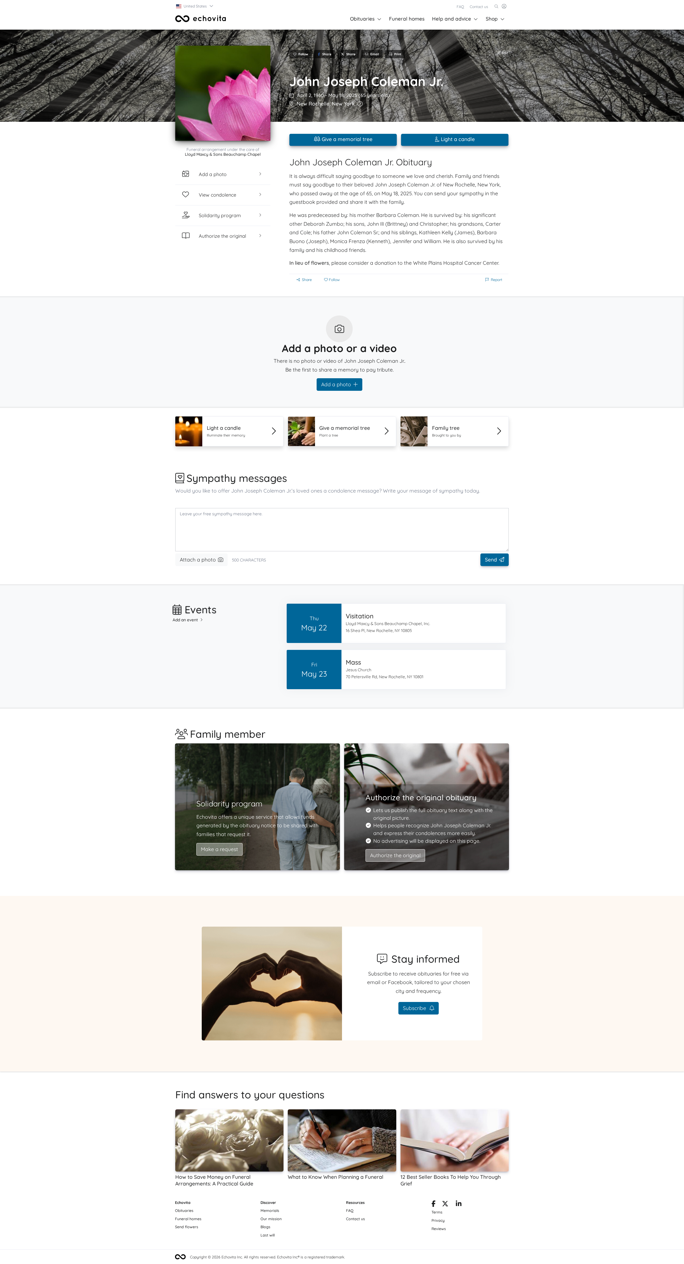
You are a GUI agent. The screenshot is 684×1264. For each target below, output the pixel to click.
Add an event (185, 619)
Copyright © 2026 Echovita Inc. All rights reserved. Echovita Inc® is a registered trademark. (267, 1257)
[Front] (200, 18)
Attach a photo (198, 559)
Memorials (270, 1210)
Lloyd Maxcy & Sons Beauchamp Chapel (223, 154)
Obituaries (362, 18)
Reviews (439, 1228)
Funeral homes (407, 18)
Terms (437, 1212)
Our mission (271, 1218)
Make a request (219, 849)
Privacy (438, 1220)
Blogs (265, 1226)
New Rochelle (313, 103)
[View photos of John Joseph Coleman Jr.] (222, 93)
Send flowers (186, 1226)
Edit (504, 52)
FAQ (460, 6)
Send (491, 559)
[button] (195, 6)
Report (496, 279)
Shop (492, 18)
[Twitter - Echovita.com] (445, 1204)
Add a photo (336, 384)
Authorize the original (395, 855)
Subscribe (415, 1008)
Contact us (479, 6)
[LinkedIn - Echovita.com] (458, 1204)
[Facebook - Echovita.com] (434, 1204)
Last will (268, 1235)
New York (343, 103)
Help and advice (451, 18)
